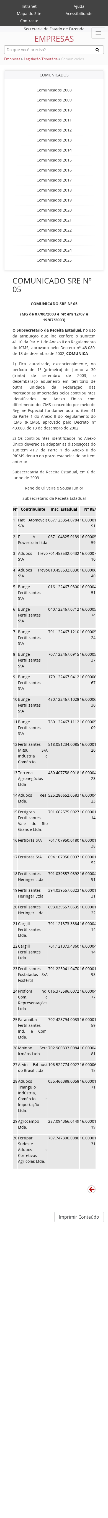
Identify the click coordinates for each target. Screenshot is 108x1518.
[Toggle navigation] (98, 33)
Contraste (29, 20)
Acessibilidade (79, 13)
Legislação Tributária (41, 59)
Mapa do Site (29, 13)
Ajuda (79, 6)
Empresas (12, 59)
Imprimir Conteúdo (79, 1217)
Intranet (29, 6)
